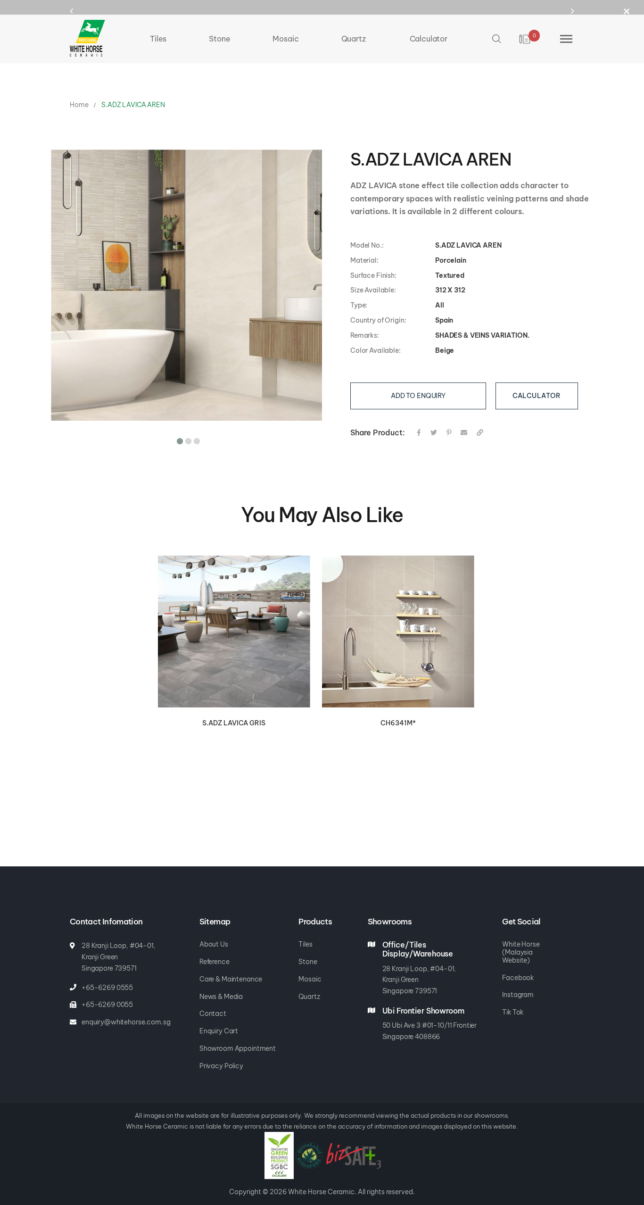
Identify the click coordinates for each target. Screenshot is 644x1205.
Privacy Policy (221, 1066)
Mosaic (309, 979)
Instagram (518, 994)
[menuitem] (158, 39)
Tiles (305, 944)
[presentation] (80, 10)
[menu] (299, 39)
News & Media (221, 996)
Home (79, 104)
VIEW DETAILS (234, 632)
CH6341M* (398, 723)
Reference (214, 961)
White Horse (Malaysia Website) (520, 952)
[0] (525, 39)
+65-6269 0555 (107, 987)
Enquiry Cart (218, 1031)
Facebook (518, 977)
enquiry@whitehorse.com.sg (126, 1022)
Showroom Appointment (237, 1048)
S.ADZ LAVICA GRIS (233, 723)
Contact (212, 1013)
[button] (178, 439)
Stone (307, 961)
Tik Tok (512, 1012)
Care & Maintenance (230, 979)
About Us (213, 944)
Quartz (309, 996)
